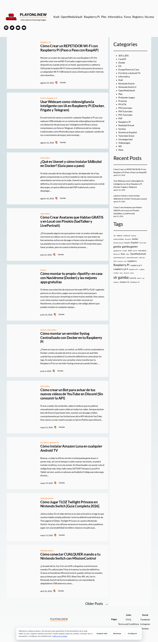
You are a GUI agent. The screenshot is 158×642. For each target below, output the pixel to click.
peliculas (142, 257)
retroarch (126, 273)
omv (127, 254)
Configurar (132, 633)
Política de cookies (59, 636)
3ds (114, 236)
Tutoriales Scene (126, 136)
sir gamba (121, 277)
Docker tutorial (118, 243)
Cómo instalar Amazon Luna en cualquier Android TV (71, 448)
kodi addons (142, 251)
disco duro (128, 239)
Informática (45, 158)
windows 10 (124, 282)
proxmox (120, 261)
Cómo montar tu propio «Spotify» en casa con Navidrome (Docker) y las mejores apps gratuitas (71, 278)
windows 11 (134, 282)
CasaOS (122, 59)
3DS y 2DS (123, 55)
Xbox (120, 150)
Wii (120, 146)
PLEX (115, 261)
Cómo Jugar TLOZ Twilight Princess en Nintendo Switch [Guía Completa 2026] (69, 504)
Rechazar (117, 633)
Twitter (145, 628)
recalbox (116, 273)
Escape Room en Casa (128, 69)
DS (119, 66)
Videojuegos (124, 143)
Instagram (145, 624)
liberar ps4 (116, 254)
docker (135, 239)
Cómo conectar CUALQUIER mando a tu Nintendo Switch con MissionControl (70, 556)
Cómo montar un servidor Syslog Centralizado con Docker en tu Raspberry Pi (71, 337)
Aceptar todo (102, 633)
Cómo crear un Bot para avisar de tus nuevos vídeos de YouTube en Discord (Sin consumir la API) (71, 394)
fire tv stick (142, 243)
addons (119, 235)
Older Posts (96, 603)
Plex (120, 94)
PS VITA (122, 104)
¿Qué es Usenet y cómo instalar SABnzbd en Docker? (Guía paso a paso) (71, 164)
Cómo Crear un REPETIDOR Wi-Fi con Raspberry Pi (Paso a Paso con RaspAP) (69, 48)
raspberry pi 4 (120, 269)
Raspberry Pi (45, 42)
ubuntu (139, 278)
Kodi (120, 80)
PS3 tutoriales (125, 108)
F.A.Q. (128, 619)
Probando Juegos (126, 97)
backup (133, 236)
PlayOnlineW (33, 14)
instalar (124, 251)
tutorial (133, 278)
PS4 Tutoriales (125, 111)
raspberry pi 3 (136, 265)
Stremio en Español (127, 132)
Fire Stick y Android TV (49, 442)
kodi (130, 250)
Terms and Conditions (128, 624)
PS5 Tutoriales (125, 115)
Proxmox (122, 101)
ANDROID (126, 236)
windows (116, 282)
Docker (43, 98)
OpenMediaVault (126, 90)
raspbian (141, 269)
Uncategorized (125, 139)
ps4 (125, 261)
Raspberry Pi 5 (133, 269)
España (127, 243)
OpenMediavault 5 (119, 257)
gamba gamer (130, 246)
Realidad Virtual (126, 125)
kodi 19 (135, 250)
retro (121, 273)
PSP (120, 118)
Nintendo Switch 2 (127, 87)
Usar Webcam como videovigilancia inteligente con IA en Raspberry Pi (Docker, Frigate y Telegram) (72, 106)
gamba (117, 246)
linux (123, 254)
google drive (117, 251)
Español (134, 242)
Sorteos (122, 129)
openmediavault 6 (132, 257)
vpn (143, 278)
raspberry (132, 261)
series (132, 273)
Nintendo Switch (46, 498)
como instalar (118, 239)
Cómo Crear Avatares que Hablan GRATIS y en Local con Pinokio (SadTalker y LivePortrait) (71, 221)
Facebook (145, 619)
